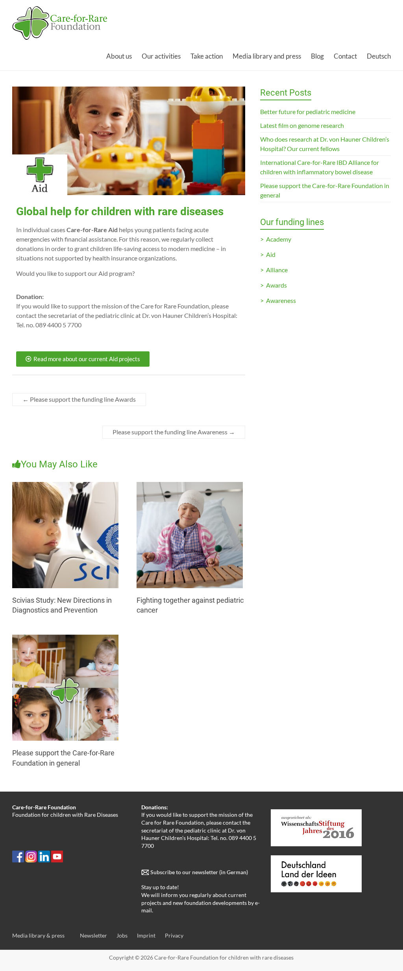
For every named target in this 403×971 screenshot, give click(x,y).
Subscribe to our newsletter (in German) (198, 872)
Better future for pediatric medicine (307, 111)
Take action (206, 56)
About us (119, 56)
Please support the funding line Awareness (174, 432)
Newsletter (93, 935)
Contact (345, 56)
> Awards (273, 285)
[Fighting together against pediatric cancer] (190, 485)
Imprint (146, 935)
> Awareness (278, 300)
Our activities (161, 56)
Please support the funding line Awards (79, 399)
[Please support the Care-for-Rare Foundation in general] (65, 638)
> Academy (275, 239)
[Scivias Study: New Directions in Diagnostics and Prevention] (65, 485)
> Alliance (274, 269)
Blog (317, 56)
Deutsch (379, 56)
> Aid (267, 254)
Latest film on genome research (302, 125)
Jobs (122, 935)
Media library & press (38, 935)
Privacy (174, 935)
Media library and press (267, 56)
